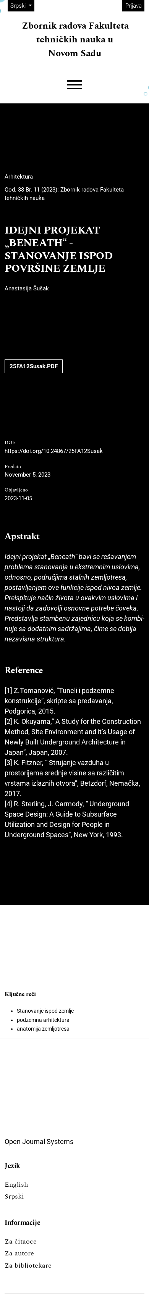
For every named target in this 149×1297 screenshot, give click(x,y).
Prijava (133, 5)
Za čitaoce (21, 1241)
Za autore (19, 1253)
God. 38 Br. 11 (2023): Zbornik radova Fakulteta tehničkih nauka (64, 194)
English (16, 1184)
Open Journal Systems (39, 1141)
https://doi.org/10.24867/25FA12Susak (54, 451)
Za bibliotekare (28, 1265)
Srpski (14, 1196)
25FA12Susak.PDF (34, 366)
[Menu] (74, 84)
